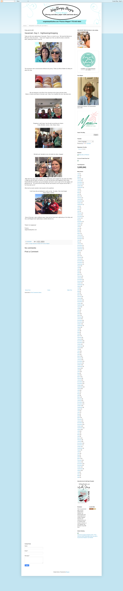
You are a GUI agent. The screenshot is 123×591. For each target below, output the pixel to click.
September (79, 187)
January (79, 180)
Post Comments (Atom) (36, 292)
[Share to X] (40, 241)
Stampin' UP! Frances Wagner (43, 243)
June (78, 175)
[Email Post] (34, 241)
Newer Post (27, 290)
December (79, 182)
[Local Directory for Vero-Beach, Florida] (92, 509)
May (78, 177)
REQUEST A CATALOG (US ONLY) (38, 25)
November (79, 184)
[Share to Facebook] (42, 241)
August (79, 225)
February (79, 178)
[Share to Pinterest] (44, 241)
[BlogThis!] (39, 241)
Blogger (67, 572)
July (78, 173)
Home (25, 25)
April (78, 194)
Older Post (69, 290)
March (78, 196)
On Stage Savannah (33, 243)
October (79, 185)
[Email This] (37, 241)
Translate (88, 143)
